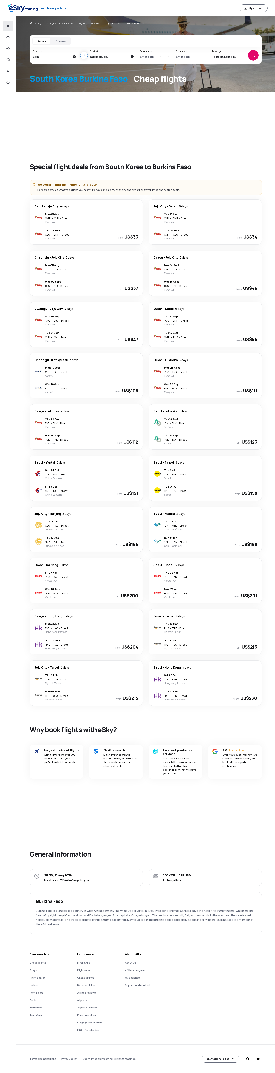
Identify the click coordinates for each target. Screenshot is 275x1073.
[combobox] (52, 57)
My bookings (132, 977)
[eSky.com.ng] (31, 23)
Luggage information (89, 1022)
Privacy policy (69, 1058)
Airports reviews (87, 1007)
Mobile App (83, 962)
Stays (33, 970)
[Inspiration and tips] (7, 71)
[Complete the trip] (7, 60)
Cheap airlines (85, 977)
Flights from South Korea (61, 23)
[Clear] (74, 56)
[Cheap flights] (7, 26)
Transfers (36, 1015)
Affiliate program (135, 970)
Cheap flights (38, 962)
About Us (130, 962)
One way (61, 41)
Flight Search (37, 977)
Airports (82, 1000)
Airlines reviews (86, 992)
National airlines (86, 985)
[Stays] (7, 37)
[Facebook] (247, 1059)
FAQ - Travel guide (88, 1030)
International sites (217, 1058)
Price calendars (86, 1015)
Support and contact (137, 985)
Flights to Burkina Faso (89, 23)
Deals (33, 1000)
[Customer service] (7, 82)
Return (41, 41)
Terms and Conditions (43, 1058)
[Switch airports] (84, 55)
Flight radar (84, 970)
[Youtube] (258, 1059)
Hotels (34, 985)
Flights (41, 23)
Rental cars (36, 992)
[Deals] (7, 48)
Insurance (36, 1007)
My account (256, 8)
